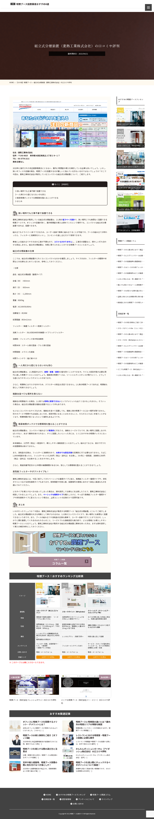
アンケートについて (86, 799)
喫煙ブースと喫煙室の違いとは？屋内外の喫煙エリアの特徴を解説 (93, 723)
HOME (48, 795)
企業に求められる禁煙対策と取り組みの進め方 (131, 297)
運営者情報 (66, 799)
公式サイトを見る (48, 657)
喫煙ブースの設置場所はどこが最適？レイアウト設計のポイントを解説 (131, 274)
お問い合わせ (78, 804)
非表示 (65, 184)
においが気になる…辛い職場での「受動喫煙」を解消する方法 (131, 280)
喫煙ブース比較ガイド (77, 813)
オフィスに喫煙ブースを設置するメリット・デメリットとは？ (40, 723)
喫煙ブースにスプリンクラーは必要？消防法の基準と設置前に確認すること (131, 256)
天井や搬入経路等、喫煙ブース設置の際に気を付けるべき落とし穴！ (40, 763)
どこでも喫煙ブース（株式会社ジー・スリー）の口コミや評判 (131, 370)
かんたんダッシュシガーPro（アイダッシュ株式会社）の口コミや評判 (93, 750)
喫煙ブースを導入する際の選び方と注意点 (40, 750)
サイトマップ (107, 799)
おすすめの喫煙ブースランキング (71, 795)
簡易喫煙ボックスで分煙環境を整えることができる (37, 198)
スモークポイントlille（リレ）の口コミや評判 (131, 329)
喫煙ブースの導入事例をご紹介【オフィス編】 (40, 736)
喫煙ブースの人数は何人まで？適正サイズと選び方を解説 (131, 250)
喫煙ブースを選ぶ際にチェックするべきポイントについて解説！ (93, 763)
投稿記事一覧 (49, 799)
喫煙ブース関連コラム (101, 795)
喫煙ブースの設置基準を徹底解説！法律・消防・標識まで (131, 262)
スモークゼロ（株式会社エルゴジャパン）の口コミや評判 (131, 341)
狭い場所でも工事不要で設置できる (31, 191)
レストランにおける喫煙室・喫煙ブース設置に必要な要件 (93, 736)
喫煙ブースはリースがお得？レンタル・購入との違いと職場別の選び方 (130, 268)
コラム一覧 (59, 561)
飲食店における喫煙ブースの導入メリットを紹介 (131, 303)
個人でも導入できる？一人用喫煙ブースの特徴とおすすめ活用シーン (131, 286)
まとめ (19, 201)
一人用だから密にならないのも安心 (31, 194)
